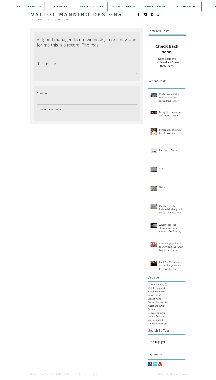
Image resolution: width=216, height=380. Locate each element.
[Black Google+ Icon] (159, 15)
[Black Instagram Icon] (145, 15)
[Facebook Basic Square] (150, 364)
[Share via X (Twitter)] (46, 63)
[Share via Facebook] (38, 63)
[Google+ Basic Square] (160, 364)
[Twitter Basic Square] (155, 364)
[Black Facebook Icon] (138, 15)
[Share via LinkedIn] (55, 63)
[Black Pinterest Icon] (152, 15)
